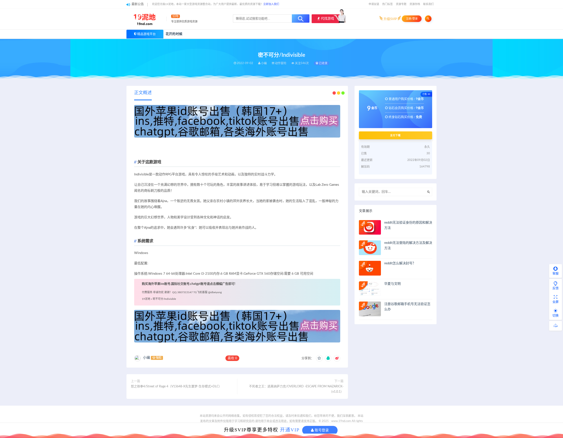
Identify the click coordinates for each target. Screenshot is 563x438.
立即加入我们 (271, 4)
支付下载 (395, 135)
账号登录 (321, 430)
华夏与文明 (392, 283)
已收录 (322, 63)
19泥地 (146, 299)
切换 (555, 315)
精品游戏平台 (146, 34)
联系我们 (428, 4)
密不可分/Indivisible (164, 299)
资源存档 (414, 4)
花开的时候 (174, 34)
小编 (146, 357)
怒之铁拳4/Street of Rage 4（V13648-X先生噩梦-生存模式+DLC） (176, 386)
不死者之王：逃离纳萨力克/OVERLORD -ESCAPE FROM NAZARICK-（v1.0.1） (296, 389)
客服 (555, 273)
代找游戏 (327, 18)
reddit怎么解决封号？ (400, 263)
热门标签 (387, 4)
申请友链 (374, 4)
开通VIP (290, 429)
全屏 (555, 302)
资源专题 (401, 4)
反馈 (555, 288)
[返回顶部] (555, 326)
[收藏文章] (319, 358)
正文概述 (143, 93)
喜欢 (232, 358)
